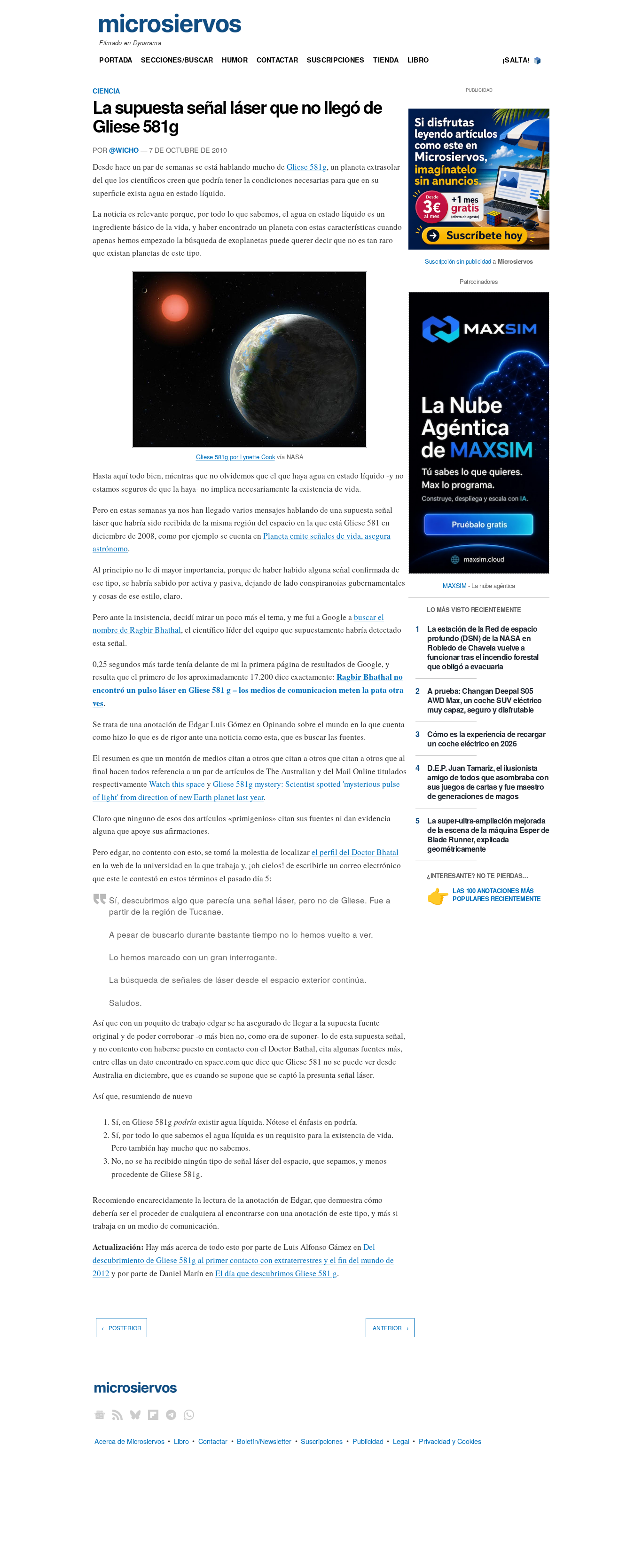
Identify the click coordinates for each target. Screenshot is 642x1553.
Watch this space (177, 783)
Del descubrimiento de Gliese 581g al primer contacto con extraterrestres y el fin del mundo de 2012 (243, 1259)
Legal (401, 1440)
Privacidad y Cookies (450, 1440)
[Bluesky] (135, 1414)
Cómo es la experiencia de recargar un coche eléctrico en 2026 (486, 739)
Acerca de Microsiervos (129, 1440)
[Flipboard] (153, 1414)
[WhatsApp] (189, 1414)
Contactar (277, 59)
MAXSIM (455, 585)
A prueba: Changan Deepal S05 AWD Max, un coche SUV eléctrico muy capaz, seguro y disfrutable (484, 700)
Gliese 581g (307, 166)
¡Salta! (516, 59)
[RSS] (117, 1414)
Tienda (386, 59)
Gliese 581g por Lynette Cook (235, 456)
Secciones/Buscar (177, 59)
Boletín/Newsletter (264, 1440)
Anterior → (390, 1328)
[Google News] (99, 1414)
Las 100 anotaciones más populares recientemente (497, 895)
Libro (418, 59)
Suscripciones (336, 59)
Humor (234, 59)
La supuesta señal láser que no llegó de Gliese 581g (237, 116)
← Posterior (121, 1328)
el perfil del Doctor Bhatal (355, 852)
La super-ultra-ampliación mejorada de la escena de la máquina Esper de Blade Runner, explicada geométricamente (488, 834)
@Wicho (124, 150)
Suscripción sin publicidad (458, 261)
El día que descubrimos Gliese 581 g (276, 1273)
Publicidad (368, 1440)
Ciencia (106, 90)
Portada (115, 59)
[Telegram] (171, 1414)
